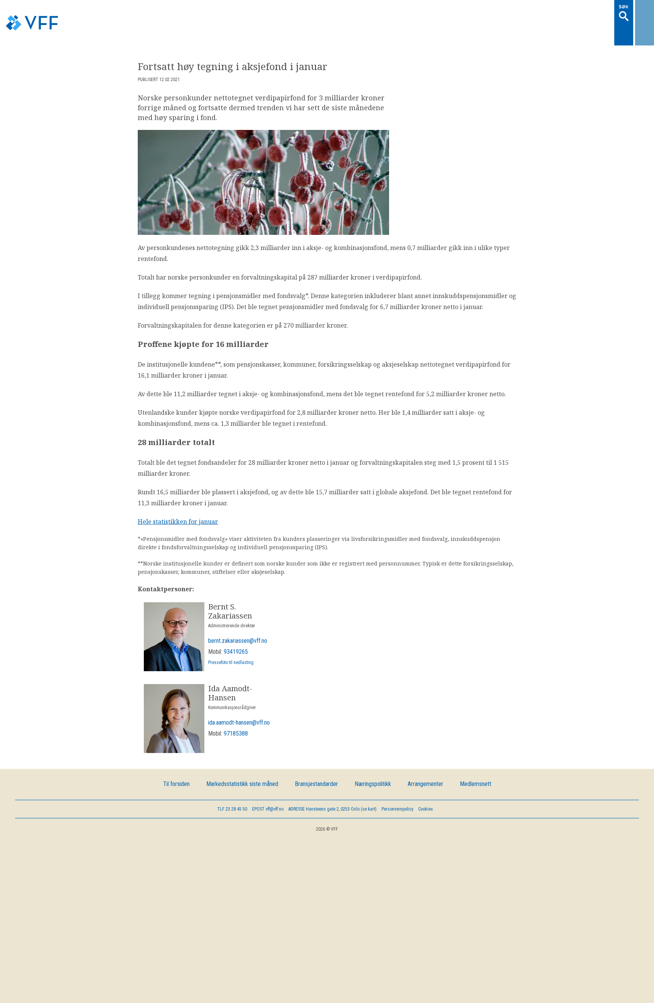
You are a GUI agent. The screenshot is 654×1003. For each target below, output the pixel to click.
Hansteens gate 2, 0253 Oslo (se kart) (332, 788)
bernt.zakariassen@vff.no (237, 619)
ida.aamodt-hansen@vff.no (239, 701)
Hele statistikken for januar (178, 500)
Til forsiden (176, 762)
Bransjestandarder (316, 762)
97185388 (236, 712)
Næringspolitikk (373, 762)
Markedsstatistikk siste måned (242, 762)
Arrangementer (425, 762)
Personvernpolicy (397, 788)
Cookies (425, 788)
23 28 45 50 (232, 788)
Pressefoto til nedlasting (231, 641)
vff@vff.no (267, 788)
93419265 (236, 630)
